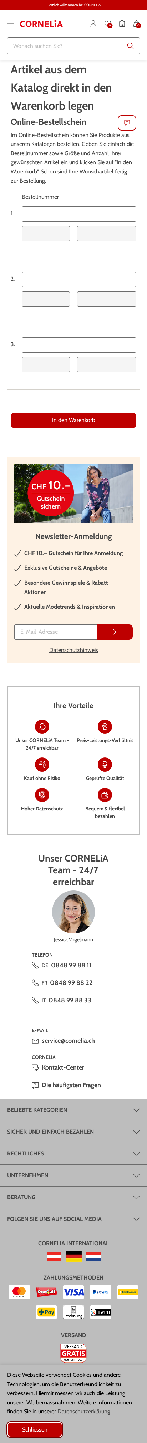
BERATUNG (21, 1197)
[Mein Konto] (93, 23)
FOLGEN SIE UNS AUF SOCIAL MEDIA (54, 1219)
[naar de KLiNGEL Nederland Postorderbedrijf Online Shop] (93, 1256)
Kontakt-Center (63, 1067)
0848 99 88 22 (71, 983)
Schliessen (34, 1429)
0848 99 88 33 (70, 1000)
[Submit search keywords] (130, 45)
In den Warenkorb (73, 420)
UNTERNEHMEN (27, 1175)
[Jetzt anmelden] (115, 632)
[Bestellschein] (122, 23)
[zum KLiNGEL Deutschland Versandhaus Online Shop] (74, 1256)
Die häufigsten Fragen (71, 1085)
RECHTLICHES (25, 1153)
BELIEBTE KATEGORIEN (37, 1109)
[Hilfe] (127, 123)
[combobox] (73, 45)
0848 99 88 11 (71, 965)
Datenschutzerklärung (83, 1411)
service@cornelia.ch (68, 1041)
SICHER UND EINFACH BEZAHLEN (50, 1131)
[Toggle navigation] (10, 23)
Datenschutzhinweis (73, 650)
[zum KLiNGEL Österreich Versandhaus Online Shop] (54, 1256)
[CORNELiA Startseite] (41, 23)
